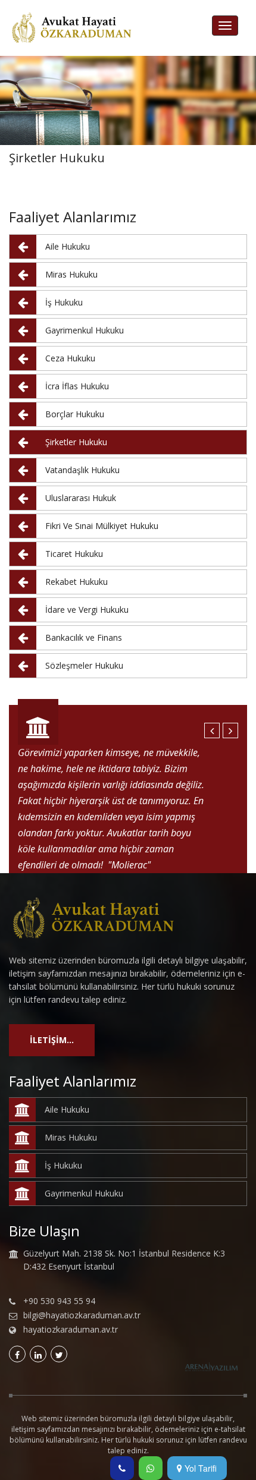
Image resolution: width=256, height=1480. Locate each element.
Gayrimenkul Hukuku (84, 330)
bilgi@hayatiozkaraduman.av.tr (82, 1315)
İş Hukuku (64, 302)
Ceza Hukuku (70, 358)
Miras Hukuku (71, 274)
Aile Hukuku (67, 246)
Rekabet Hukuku (76, 581)
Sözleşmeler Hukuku (84, 665)
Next (230, 730)
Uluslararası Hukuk (80, 497)
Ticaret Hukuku (74, 553)
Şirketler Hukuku (76, 442)
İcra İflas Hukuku (77, 386)
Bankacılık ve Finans (83, 637)
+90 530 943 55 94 (59, 1301)
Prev (212, 730)
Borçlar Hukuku (74, 414)
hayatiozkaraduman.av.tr (70, 1329)
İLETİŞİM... (52, 1040)
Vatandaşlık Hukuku (82, 470)
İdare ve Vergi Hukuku (87, 609)
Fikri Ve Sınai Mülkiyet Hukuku (101, 525)
